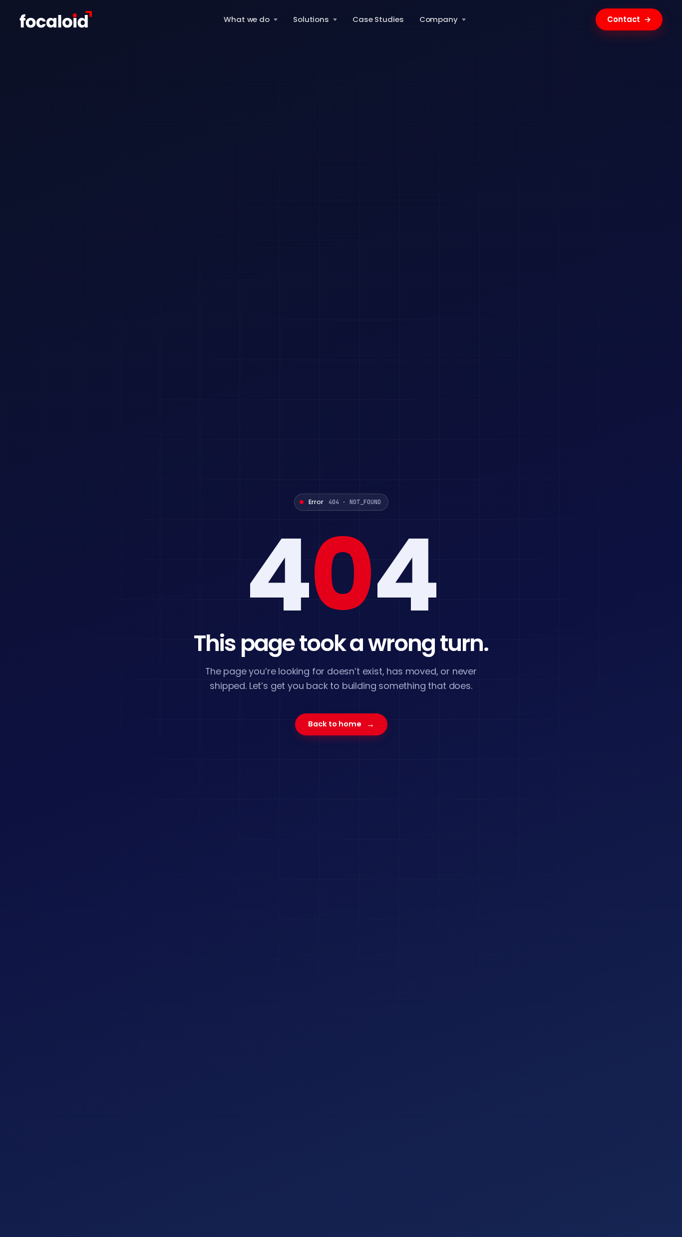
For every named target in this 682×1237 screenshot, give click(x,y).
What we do (247, 19)
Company (438, 19)
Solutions (311, 19)
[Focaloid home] (56, 19)
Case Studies (377, 19)
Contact (629, 19)
